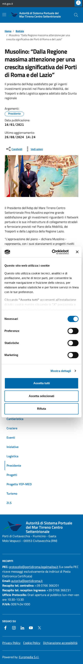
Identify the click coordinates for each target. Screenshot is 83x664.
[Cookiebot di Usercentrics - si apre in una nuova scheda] (52, 252)
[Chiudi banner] (77, 252)
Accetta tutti (41, 383)
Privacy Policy (11, 642)
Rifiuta (41, 408)
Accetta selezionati (41, 396)
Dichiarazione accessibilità (60, 642)
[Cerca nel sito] (76, 15)
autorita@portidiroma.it (27, 580)
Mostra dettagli (61, 371)
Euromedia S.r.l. (29, 657)
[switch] (73, 331)
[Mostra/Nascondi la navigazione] (4, 14)
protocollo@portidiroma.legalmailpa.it (33, 566)
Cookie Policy (31, 642)
